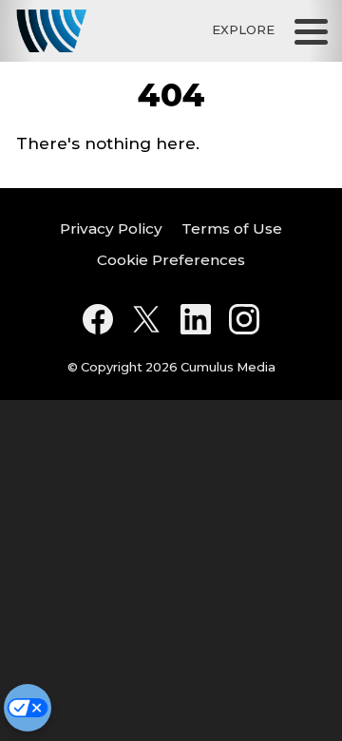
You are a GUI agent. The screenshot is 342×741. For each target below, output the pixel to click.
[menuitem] (111, 229)
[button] (311, 31)
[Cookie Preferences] (27, 708)
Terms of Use (231, 228)
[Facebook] (98, 319)
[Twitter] (146, 319)
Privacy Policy (111, 228)
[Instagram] (244, 319)
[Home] (51, 31)
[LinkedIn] (195, 319)
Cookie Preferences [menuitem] (171, 260)
